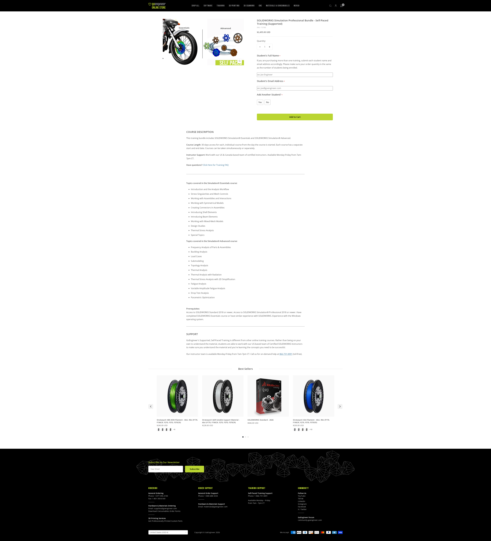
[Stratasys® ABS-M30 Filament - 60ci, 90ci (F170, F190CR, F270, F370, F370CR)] (177, 396)
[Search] (330, 6)
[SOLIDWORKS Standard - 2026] (268, 396)
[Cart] (341, 5)
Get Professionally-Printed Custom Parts (165, 521)
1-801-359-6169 (158, 498)
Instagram (302, 504)
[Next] (340, 406)
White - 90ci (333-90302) (162, 429)
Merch (296, 5)
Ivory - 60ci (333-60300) (166, 429)
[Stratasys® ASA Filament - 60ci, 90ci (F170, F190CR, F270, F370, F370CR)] (313, 396)
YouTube (301, 496)
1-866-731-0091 (261, 496)
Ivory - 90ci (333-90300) (170, 429)
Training (221, 5)
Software (208, 5)
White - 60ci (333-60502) (295, 429)
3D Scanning (249, 5)
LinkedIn (301, 501)
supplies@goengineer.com (165, 508)
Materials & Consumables (278, 5)
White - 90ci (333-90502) (298, 429)
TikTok (300, 498)
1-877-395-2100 (161, 496)
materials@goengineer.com (215, 506)
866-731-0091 (286, 354)
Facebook (302, 506)
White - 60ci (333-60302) (158, 429)
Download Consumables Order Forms (164, 511)
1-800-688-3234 (211, 496)
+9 (174, 429)
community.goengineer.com (310, 520)
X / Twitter (302, 509)
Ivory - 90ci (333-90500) (306, 429)
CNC (260, 5)
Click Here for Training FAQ (215, 165)
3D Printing (234, 5)
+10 (311, 429)
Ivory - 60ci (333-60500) (302, 429)
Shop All (195, 5)
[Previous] (150, 406)
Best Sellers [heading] (245, 369)
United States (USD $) (159, 532)
